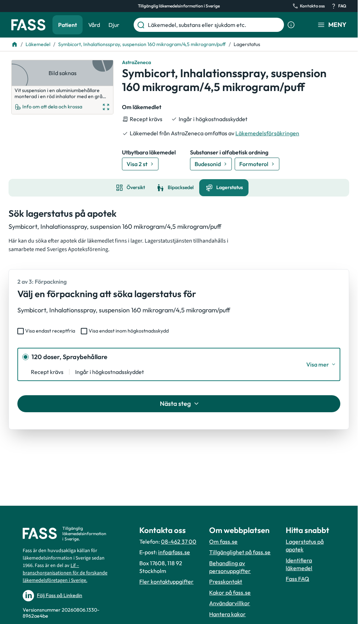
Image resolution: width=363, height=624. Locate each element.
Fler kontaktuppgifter (166, 581)
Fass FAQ (297, 578)
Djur (113, 24)
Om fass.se (223, 541)
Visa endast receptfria (50, 331)
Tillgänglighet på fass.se (239, 552)
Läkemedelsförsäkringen (267, 133)
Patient (67, 24)
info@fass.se (174, 552)
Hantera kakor (227, 614)
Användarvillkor (229, 603)
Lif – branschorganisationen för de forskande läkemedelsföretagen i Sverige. (65, 573)
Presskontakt (225, 581)
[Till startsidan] (14, 44)
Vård (94, 24)
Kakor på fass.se (230, 592)
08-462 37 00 (178, 541)
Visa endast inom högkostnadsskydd (129, 331)
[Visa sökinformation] (291, 25)
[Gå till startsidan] (28, 24)
